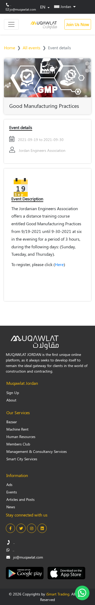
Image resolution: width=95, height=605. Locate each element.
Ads (9, 484)
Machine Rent (17, 429)
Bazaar (11, 421)
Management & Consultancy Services (36, 451)
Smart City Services (21, 458)
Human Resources (20, 436)
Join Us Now (77, 24)
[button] (65, 6)
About (11, 400)
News (10, 506)
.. (10, 4)
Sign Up (12, 392)
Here (59, 264)
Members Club (18, 444)
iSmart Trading (57, 594)
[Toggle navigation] (11, 24)
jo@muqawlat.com (23, 9)
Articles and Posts (20, 499)
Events (11, 491)
